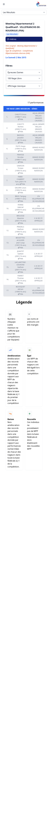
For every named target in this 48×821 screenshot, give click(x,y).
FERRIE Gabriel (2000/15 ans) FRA (20, 208)
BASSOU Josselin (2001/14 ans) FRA (20, 139)
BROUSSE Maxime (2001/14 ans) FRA (20, 219)
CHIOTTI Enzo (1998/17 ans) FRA (20, 116)
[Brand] (41, 4)
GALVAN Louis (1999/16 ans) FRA (20, 190)
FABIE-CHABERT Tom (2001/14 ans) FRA (20, 180)
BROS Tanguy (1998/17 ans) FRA (20, 198)
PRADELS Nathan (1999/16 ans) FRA (20, 230)
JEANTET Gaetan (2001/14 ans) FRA (20, 255)
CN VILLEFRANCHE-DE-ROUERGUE (38, 198)
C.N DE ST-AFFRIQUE (38, 219)
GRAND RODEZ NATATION (38, 148)
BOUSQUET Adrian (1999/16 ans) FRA (20, 290)
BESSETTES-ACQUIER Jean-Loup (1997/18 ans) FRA (20, 243)
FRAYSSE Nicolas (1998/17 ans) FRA (20, 158)
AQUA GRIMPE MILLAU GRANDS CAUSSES (38, 117)
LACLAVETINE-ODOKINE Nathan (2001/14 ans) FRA (20, 267)
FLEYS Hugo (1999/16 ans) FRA (20, 148)
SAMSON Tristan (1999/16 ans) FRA (20, 169)
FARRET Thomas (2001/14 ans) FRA (20, 279)
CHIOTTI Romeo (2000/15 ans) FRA (20, 128)
